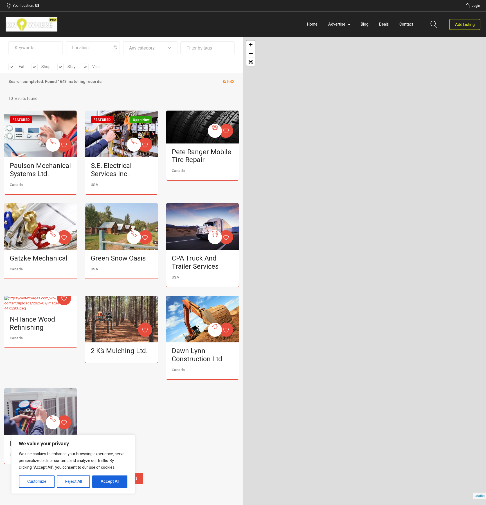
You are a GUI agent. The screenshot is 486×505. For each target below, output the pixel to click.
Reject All (73, 481)
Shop (45, 67)
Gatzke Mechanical (39, 258)
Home (312, 24)
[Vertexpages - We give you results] (77, 24)
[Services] (53, 145)
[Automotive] (215, 131)
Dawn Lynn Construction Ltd (197, 355)
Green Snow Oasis (118, 258)
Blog (364, 24)
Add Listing (465, 25)
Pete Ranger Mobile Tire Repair (201, 156)
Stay (71, 67)
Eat (21, 67)
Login (476, 5)
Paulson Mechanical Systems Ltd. (40, 170)
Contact (406, 24)
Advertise (336, 24)
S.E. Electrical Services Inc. (111, 170)
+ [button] (251, 44)
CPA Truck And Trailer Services (195, 262)
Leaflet (479, 495)
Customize (36, 481)
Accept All (110, 481)
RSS (231, 82)
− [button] (251, 53)
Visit (95, 67)
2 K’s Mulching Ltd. (119, 351)
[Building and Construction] (215, 330)
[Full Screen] (250, 61)
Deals (384, 24)
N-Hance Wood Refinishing (32, 324)
